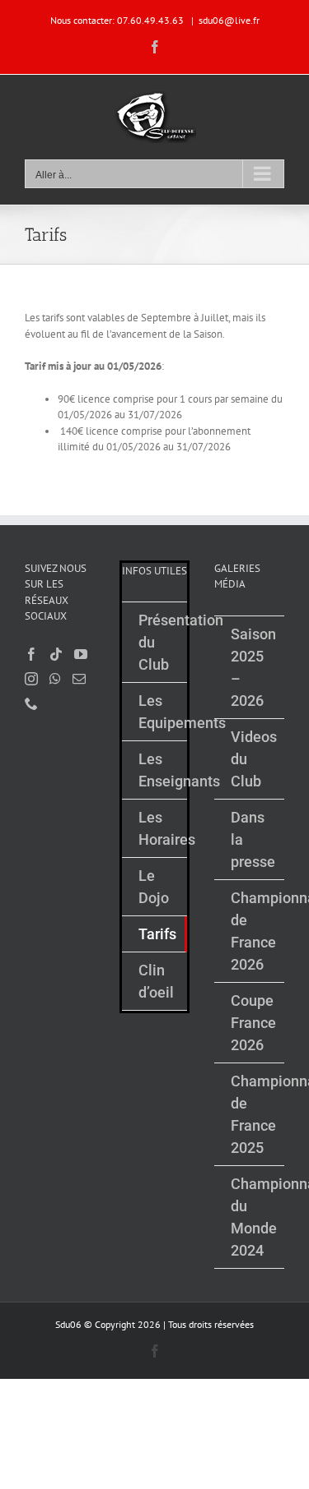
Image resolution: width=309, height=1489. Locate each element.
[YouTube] (80, 654)
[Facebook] (31, 654)
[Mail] (79, 678)
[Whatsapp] (55, 678)
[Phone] (31, 703)
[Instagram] (31, 678)
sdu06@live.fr (229, 20)
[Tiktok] (56, 654)
